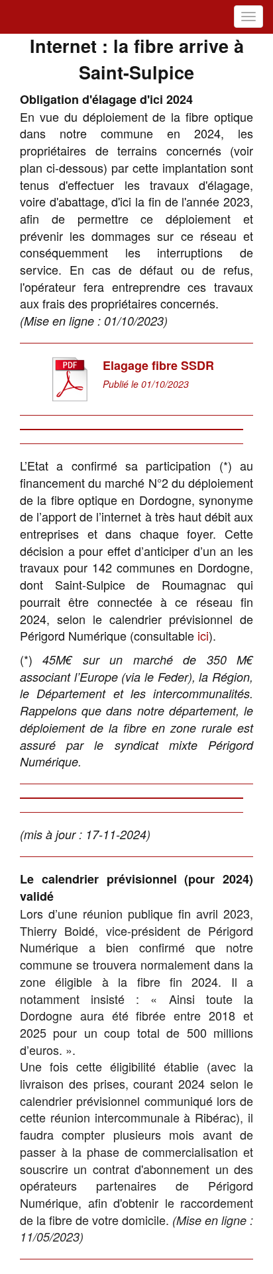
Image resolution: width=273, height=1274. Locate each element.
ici (203, 635)
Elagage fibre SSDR (158, 365)
